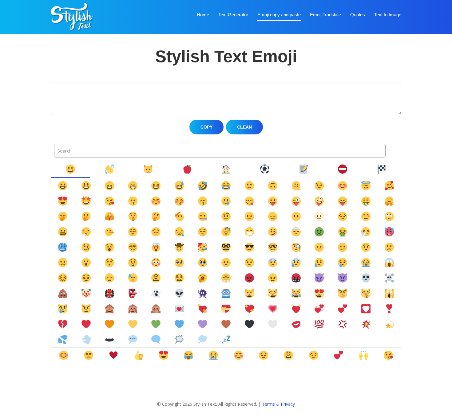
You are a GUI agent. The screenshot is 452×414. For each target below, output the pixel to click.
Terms (268, 404)
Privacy (288, 404)
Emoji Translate (325, 14)
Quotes (357, 14)
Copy (206, 127)
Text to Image (387, 14)
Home (203, 14)
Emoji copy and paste (279, 14)
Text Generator (233, 14)
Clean (244, 127)
